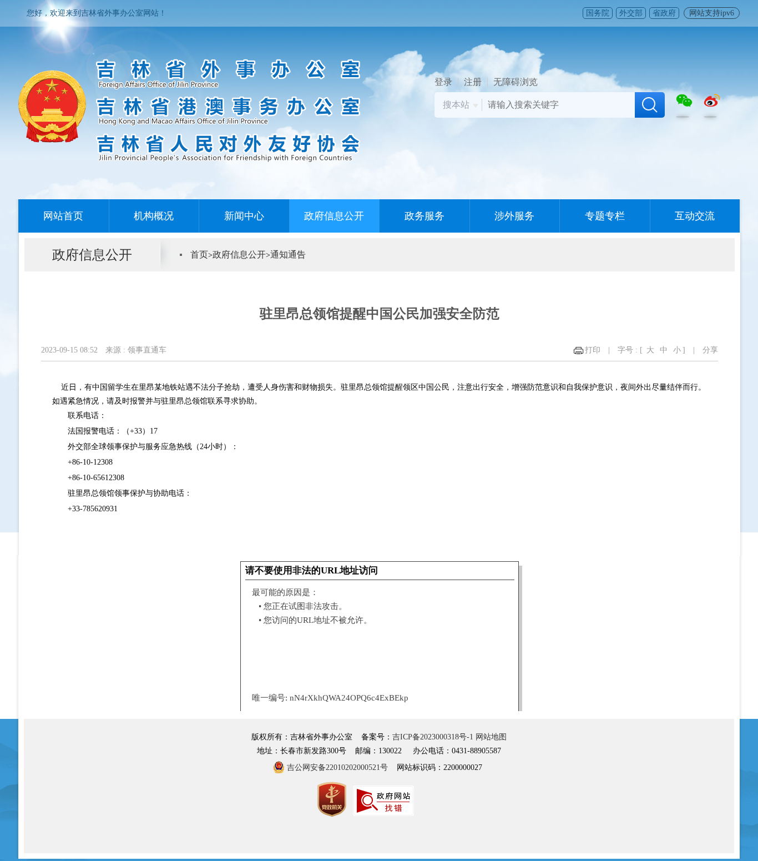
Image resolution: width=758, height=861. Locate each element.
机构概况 (154, 215)
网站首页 (63, 215)
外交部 (631, 13)
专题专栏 (605, 215)
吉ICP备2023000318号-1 (432, 737)
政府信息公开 (334, 215)
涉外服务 (514, 215)
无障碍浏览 (515, 82)
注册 (473, 82)
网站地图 (491, 737)
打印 (592, 350)
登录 (443, 82)
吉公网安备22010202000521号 (337, 767)
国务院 (597, 13)
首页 (199, 254)
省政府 (664, 13)
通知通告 (288, 254)
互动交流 (695, 215)
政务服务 (424, 215)
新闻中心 (244, 215)
